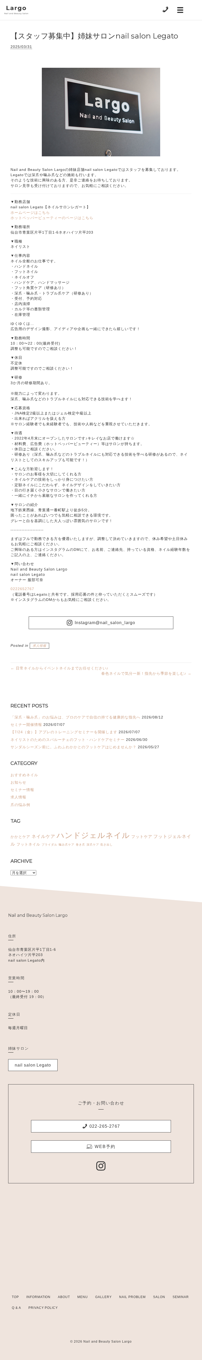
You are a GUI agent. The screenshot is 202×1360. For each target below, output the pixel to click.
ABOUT (64, 1297)
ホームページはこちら (30, 212)
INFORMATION (38, 1297)
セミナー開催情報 (26, 724)
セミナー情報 (22, 790)
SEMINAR (181, 1297)
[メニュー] (180, 10)
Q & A (16, 1308)
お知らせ (18, 782)
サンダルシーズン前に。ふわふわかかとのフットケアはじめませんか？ (74, 747)
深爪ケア (93, 844)
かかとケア (20, 837)
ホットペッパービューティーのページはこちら (52, 218)
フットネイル (28, 844)
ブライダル (49, 844)
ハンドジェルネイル (93, 835)
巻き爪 (80, 844)
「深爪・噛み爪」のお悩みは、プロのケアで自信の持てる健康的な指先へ (75, 717)
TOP (15, 1297)
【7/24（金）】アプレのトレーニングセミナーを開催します (64, 732)
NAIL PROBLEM (132, 1297)
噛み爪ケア (66, 844)
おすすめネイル (24, 775)
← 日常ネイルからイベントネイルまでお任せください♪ (59, 668)
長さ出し (106, 844)
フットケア (141, 836)
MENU (82, 1297)
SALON (159, 1297)
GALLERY (103, 1297)
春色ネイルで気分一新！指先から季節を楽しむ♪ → (146, 673)
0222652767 (22, 589)
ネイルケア (43, 836)
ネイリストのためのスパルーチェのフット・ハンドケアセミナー (68, 739)
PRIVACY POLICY (43, 1308)
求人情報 (39, 646)
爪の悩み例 (20, 805)
